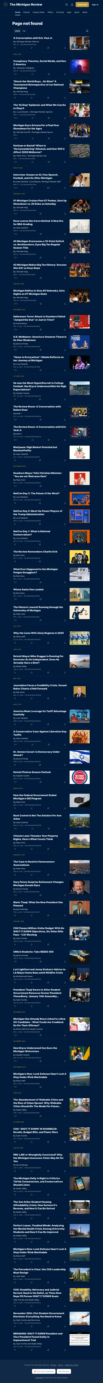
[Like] (15, 47)
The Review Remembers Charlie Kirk (35, 551)
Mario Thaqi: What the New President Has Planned (38, 904)
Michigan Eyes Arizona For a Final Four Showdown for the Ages (36, 127)
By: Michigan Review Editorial (26, 41)
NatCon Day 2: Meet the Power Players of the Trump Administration (37, 513)
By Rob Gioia (18, 555)
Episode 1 (17, 413)
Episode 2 (17, 433)
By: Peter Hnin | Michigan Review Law (29, 155)
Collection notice (72, 1365)
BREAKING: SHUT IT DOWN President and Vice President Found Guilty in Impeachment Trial (37, 1337)
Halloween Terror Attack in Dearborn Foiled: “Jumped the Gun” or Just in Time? (39, 318)
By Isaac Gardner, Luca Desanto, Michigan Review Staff (37, 181)
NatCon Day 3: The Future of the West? (36, 493)
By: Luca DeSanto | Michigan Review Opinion (33, 111)
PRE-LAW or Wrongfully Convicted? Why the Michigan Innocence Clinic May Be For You (38, 1158)
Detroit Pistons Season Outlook (32, 772)
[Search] (66, 4)
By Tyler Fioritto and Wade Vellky (27, 1343)
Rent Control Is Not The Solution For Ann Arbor (37, 817)
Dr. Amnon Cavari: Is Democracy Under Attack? (36, 753)
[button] (18, 12)
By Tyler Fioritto (20, 938)
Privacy (53, 1365)
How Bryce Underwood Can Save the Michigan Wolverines (35, 1050)
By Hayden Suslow (21, 393)
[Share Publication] (72, 4)
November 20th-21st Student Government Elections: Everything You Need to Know (38, 1315)
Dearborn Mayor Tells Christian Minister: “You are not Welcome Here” (37, 475)
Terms (60, 1365)
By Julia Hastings (20, 909)
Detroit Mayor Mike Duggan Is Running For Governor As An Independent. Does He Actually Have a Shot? (38, 659)
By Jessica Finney (20, 343)
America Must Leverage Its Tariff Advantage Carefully (39, 713)
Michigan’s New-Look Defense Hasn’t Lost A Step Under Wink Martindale (39, 1075)
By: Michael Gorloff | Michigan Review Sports (33, 132)
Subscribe (82, 4)
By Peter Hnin (19, 480)
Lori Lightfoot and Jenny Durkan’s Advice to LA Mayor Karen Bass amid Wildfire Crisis (39, 971)
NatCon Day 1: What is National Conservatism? (31, 533)
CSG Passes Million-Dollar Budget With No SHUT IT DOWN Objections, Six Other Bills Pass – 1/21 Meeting (38, 931)
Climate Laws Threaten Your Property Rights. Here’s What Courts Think (35, 837)
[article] (51, 43)
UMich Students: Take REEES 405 (33, 951)
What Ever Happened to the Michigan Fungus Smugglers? (35, 571)
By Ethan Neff (19, 636)
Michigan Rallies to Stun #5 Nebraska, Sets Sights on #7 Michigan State (39, 292)
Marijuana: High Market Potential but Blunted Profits (35, 449)
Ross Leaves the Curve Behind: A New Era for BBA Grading (38, 222)
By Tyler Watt (19, 1276)
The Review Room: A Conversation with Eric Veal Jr (39, 428)
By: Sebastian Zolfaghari (23, 68)
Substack (39, 1377)
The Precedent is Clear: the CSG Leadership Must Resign (39, 1271)
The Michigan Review (28, 44)
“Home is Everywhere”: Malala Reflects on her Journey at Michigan (38, 359)
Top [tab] (23, 31)
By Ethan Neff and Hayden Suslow (28, 1029)
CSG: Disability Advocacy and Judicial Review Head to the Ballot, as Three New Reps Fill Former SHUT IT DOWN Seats (37, 1293)
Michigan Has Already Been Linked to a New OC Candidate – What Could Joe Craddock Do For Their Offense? (39, 1022)
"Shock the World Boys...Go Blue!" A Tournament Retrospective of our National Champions (38, 84)
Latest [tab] (17, 31)
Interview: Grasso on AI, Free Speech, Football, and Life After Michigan (35, 176)
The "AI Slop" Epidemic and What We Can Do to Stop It (39, 107)
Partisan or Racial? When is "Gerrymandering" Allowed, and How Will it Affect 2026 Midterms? (39, 149)
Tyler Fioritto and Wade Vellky (26, 1299)
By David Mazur (20, 323)
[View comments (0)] (31, 47)
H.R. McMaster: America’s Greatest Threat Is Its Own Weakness (39, 338)
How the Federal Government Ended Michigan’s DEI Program (34, 797)
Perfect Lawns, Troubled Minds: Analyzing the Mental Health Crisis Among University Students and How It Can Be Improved (39, 1229)
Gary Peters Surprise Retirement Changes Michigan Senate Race (38, 884)
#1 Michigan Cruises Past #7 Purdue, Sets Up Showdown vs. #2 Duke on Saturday (40, 202)
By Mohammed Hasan (23, 976)
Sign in (95, 4)
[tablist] (20, 30)
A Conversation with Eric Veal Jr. (33, 38)
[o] (79, 411)
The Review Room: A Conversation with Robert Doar (37, 408)
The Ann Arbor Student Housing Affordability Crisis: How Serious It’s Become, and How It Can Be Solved (35, 1205)
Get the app (64, 1371)
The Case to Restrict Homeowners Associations (34, 863)
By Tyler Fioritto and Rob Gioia (26, 1320)
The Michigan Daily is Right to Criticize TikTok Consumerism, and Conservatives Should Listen (38, 1181)
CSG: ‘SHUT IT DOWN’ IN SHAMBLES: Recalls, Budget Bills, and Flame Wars (35, 1130)
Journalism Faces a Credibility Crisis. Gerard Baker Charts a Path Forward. (40, 687)
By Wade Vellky (20, 666)
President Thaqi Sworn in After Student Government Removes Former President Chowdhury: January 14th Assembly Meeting (37, 993)
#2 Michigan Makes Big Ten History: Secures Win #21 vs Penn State (40, 266)
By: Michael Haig (20, 91)
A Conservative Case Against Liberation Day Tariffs (40, 733)
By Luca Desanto (20, 364)
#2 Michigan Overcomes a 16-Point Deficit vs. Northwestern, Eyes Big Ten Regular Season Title (38, 244)
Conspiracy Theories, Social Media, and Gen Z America (39, 63)
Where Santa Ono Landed (28, 589)
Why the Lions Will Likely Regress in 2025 (38, 633)
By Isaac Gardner (20, 227)
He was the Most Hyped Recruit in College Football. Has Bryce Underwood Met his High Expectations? (39, 386)
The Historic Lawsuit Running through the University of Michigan (38, 609)
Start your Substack (45, 1371)
